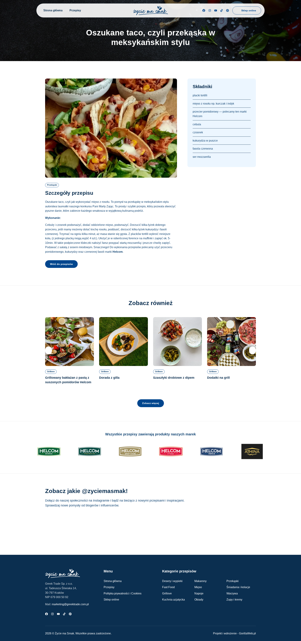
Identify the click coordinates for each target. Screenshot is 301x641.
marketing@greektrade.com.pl (70, 604)
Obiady (198, 599)
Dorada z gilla (109, 377)
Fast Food (168, 587)
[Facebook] (203, 10)
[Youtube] (215, 10)
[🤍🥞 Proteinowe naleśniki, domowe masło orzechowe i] (168, 526)
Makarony (200, 581)
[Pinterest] (227, 10)
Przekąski (52, 185)
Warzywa (232, 593)
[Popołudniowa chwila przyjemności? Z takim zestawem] (204, 526)
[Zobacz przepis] (69, 341)
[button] (48, 350)
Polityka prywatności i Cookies (122, 593)
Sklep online (111, 599)
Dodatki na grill (218, 377)
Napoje (198, 593)
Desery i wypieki (172, 581)
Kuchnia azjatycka (173, 599)
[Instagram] (209, 10)
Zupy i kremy (234, 599)
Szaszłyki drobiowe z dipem (173, 377)
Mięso (198, 587)
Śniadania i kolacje (238, 587)
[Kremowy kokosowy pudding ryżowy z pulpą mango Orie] (240, 526)
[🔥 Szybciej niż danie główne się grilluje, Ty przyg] (97, 526)
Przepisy (75, 10)
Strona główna (53, 10)
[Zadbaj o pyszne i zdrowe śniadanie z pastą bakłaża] (133, 526)
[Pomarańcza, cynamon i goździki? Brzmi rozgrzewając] (61, 526)
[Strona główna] (150, 10)
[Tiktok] (221, 10)
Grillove (51, 371)
